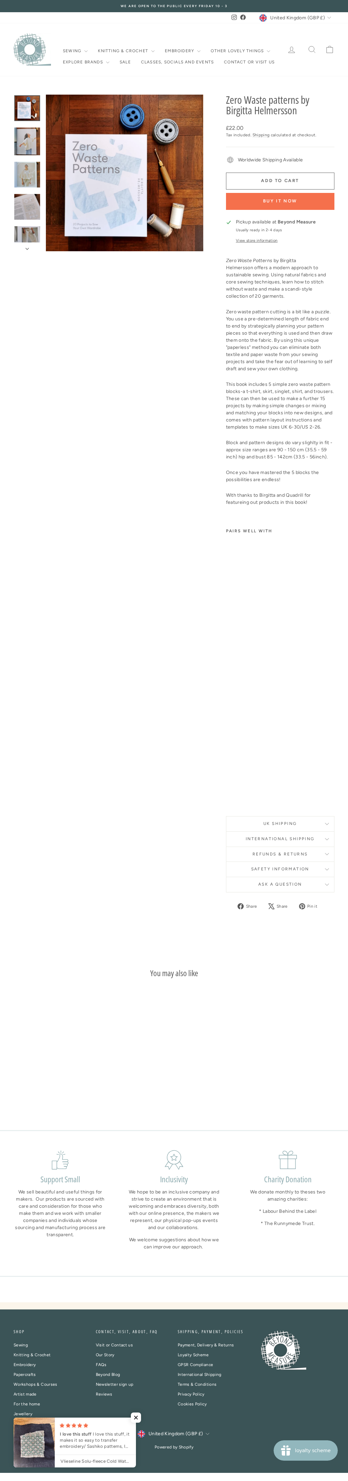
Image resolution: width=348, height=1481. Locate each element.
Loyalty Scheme (193, 1354)
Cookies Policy (192, 1404)
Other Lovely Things (238, 50)
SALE (125, 62)
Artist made (25, 1394)
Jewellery (23, 1413)
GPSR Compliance (195, 1364)
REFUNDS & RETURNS (280, 854)
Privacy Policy (191, 1394)
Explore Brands (83, 62)
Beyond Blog (108, 1374)
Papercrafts (25, 1374)
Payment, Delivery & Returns (206, 1345)
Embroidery (180, 50)
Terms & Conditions (197, 1384)
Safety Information (280, 869)
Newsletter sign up (115, 1384)
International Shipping (200, 1374)
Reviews (104, 1394)
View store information (257, 240)
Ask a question (280, 884)
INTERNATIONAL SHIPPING (280, 838)
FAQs (101, 1364)
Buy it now (280, 200)
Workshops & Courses (35, 1384)
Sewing (73, 50)
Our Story (105, 1354)
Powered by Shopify (174, 1447)
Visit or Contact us (114, 1345)
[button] (136, 1418)
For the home (27, 1404)
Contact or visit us (249, 62)
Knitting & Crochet (124, 50)
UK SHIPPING (280, 823)
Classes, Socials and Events (177, 62)
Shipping (261, 135)
